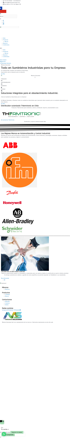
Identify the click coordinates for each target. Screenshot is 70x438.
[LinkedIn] (3, 24)
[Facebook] (3, 20)
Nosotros (5, 43)
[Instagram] (3, 22)
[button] (35, 14)
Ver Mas (3, 103)
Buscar (1, 16)
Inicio (4, 38)
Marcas (6, 41)
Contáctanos (6, 45)
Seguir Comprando (8, 434)
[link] (4, 280)
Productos (5, 39)
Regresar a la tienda (17, 432)
